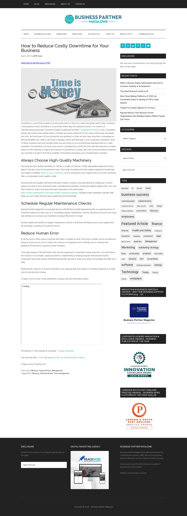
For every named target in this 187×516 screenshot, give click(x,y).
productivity (134, 253)
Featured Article (46, 373)
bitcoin (139, 188)
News (123, 254)
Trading (145, 272)
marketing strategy (149, 247)
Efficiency (34, 371)
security (132, 258)
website (123, 279)
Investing (136, 236)
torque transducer (66, 351)
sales (123, 259)
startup (158, 265)
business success (135, 194)
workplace (136, 278)
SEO (141, 259)
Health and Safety (141, 230)
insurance (125, 236)
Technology (130, 272)
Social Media (152, 259)
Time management (61, 373)
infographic (158, 231)
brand (148, 188)
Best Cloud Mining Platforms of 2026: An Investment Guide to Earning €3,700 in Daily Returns (139, 99)
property (147, 253)
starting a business (144, 265)
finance (157, 224)
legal (158, 236)
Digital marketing (127, 211)
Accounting (124, 188)
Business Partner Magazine (93, 19)
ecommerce (141, 211)
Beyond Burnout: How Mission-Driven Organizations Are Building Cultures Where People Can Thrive (142, 116)
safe (103, 252)
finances (124, 231)
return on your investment (52, 173)
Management (57, 371)
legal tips (138, 241)
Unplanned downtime (90, 130)
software (127, 265)
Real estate (159, 254)
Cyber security (141, 206)
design (159, 206)
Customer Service (127, 206)
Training (155, 272)
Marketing (128, 247)
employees (127, 216)
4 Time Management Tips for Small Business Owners (61, 357)
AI (132, 188)
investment (148, 236)
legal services (125, 241)
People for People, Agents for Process (137, 108)
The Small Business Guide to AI (134, 91)
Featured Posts (45, 371)
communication (128, 201)
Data (151, 206)
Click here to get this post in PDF (35, 63)
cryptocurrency (144, 201)
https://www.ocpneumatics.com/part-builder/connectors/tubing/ (49, 193)
